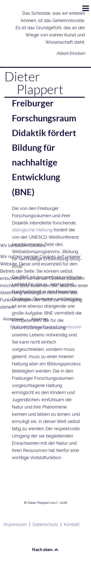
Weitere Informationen (32, 326)
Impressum (70, 326)
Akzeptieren (13, 319)
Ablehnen (39, 319)
